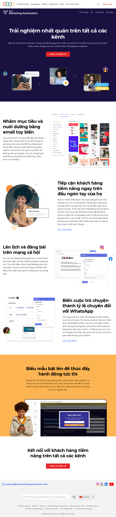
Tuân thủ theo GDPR (66, 508)
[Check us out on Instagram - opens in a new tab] (97, 484)
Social (61, 4)
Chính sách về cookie (51, 508)
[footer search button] (74, 496)
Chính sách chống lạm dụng (83, 508)
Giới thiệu (99, 12)
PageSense (53, 4)
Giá (91, 12)
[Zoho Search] (98, 4)
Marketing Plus (23, 4)
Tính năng (83, 12)
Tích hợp (109, 12)
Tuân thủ (42, 506)
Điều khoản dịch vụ (92, 506)
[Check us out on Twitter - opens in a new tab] (102, 484)
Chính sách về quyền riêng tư (34, 508)
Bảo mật (34, 506)
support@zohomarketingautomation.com (27, 484)
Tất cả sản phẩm (72, 4)
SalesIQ (44, 4)
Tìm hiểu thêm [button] (65, 229)
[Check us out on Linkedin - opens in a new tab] (106, 484)
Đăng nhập (107, 4)
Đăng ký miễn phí (58, 54)
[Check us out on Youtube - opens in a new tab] (111, 484)
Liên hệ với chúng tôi (23, 506)
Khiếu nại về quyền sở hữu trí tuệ (57, 506)
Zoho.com (8, 4)
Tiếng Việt (86, 497)
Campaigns (35, 4)
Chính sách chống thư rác (77, 506)
